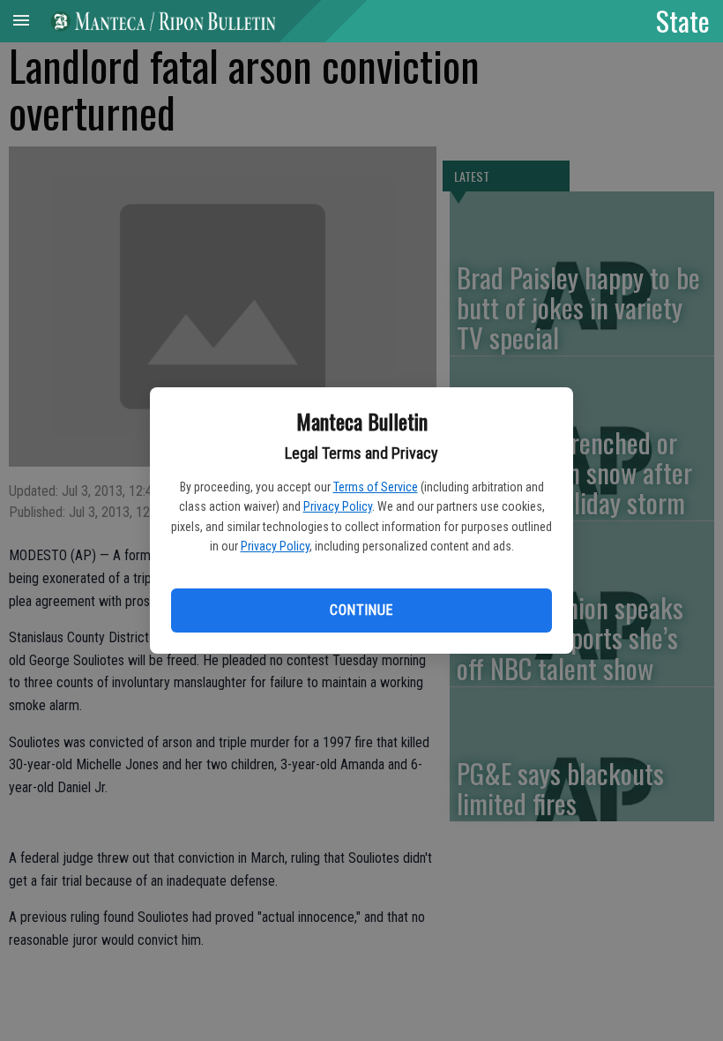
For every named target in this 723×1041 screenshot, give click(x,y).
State (683, 20)
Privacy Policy (337, 506)
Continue (361, 610)
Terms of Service (375, 487)
